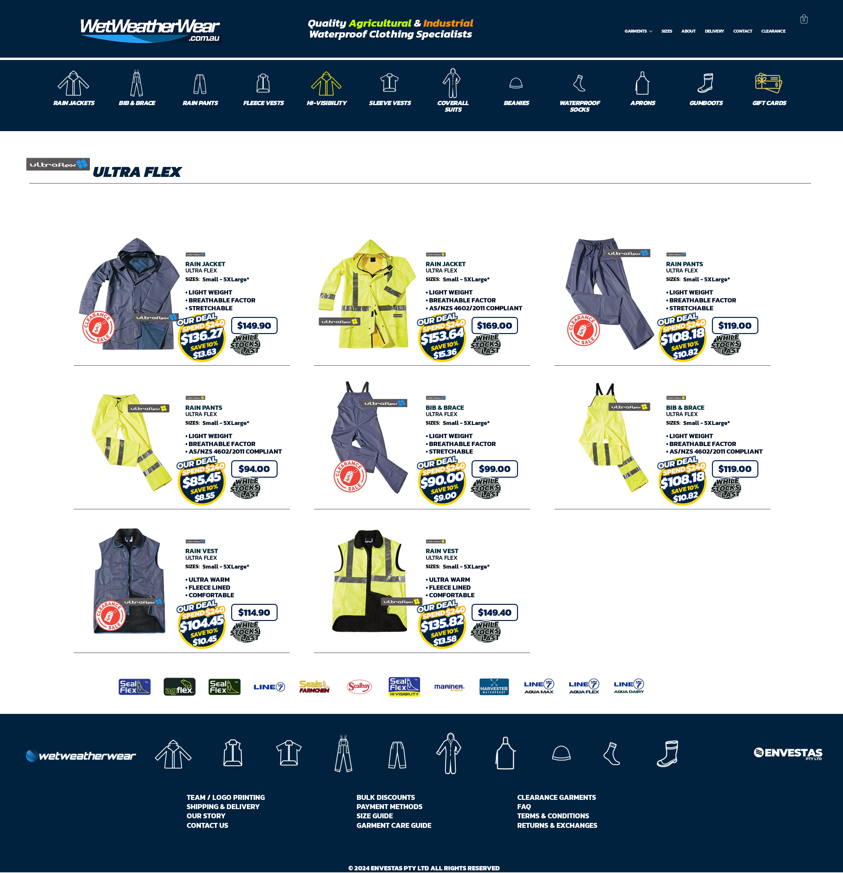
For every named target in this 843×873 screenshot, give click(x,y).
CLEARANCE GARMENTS (556, 797)
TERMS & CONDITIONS (553, 815)
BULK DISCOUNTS (386, 797)
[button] (804, 18)
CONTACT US (207, 825)
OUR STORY (206, 815)
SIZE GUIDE (375, 815)
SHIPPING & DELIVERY (223, 806)
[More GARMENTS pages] (650, 31)
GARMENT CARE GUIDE (394, 825)
